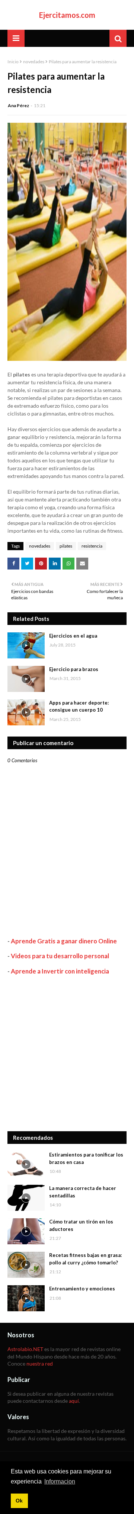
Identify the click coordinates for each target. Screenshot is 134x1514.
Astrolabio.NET (25, 1349)
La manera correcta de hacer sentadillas (82, 1192)
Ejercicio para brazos (73, 669)
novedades (33, 61)
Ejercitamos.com (67, 14)
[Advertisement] (67, 1053)
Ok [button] (19, 1501)
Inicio (13, 61)
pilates (66, 546)
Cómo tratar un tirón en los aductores (81, 1225)
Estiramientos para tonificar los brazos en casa (86, 1158)
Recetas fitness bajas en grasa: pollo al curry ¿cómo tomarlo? (85, 1259)
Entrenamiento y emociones (82, 1289)
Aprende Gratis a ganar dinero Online (64, 941)
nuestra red (39, 1363)
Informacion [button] (59, 1481)
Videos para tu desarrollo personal (60, 956)
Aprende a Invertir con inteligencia (60, 971)
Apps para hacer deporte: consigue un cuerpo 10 (79, 706)
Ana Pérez (18, 105)
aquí (74, 1401)
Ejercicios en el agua (73, 636)
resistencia (92, 546)
